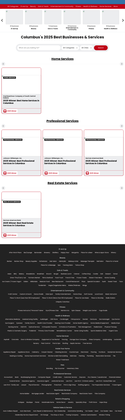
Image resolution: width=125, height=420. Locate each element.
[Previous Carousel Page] (2, 20)
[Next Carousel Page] (123, 20)
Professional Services (62, 121)
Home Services (62, 59)
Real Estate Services (62, 183)
